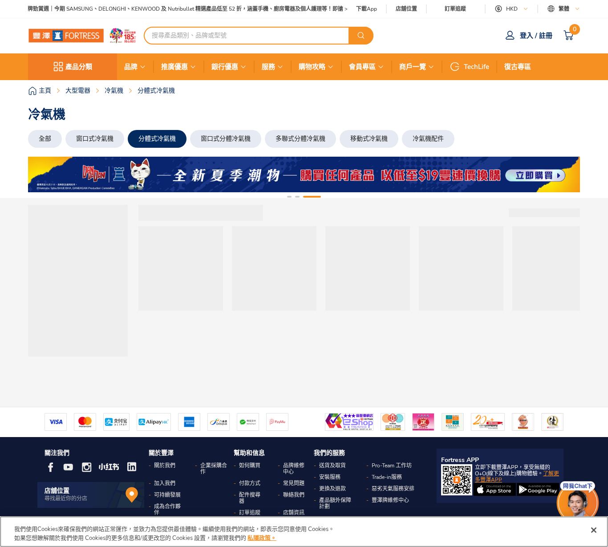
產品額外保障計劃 (335, 503)
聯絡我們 (293, 494)
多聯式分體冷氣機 (300, 138)
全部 (45, 138)
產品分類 (78, 66)
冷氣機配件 (428, 138)
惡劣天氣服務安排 (393, 488)
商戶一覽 (412, 66)
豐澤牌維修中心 (390, 500)
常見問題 (293, 483)
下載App (366, 8)
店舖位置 (406, 9)
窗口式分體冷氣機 (226, 138)
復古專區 (517, 66)
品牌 (131, 66)
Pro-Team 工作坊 (392, 465)
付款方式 (249, 483)
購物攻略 (312, 66)
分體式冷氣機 (157, 138)
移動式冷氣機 (369, 138)
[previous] (43, 174)
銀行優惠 (224, 66)
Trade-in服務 (387, 477)
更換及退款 (332, 488)
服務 (268, 66)
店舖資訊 (293, 512)
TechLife (476, 66)
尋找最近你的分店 (66, 498)
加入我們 (164, 483)
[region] (304, 531)
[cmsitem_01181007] (304, 174)
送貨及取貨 (332, 465)
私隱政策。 (261, 538)
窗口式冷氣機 (94, 138)
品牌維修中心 (293, 468)
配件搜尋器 (249, 498)
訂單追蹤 (455, 8)
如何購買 (249, 465)
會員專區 (362, 66)
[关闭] (594, 530)
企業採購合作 (213, 468)
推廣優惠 (174, 66)
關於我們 (164, 465)
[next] (565, 174)
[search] (361, 36)
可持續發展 (167, 494)
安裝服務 (329, 477)
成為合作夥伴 (167, 509)
